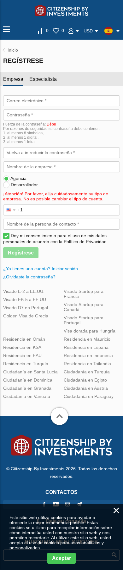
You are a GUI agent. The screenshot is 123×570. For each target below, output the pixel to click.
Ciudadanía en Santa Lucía (30, 371)
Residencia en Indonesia (88, 355)
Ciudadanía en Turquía (87, 371)
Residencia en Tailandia (87, 363)
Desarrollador (24, 184)
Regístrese (21, 252)
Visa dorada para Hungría (89, 330)
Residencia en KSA (22, 347)
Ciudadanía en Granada (27, 388)
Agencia (18, 178)
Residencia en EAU (22, 355)
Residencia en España (86, 347)
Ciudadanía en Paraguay (89, 396)
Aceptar (61, 558)
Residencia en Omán (24, 339)
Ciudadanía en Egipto (85, 380)
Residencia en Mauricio (87, 339)
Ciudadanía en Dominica (27, 380)
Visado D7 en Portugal (25, 307)
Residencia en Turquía (25, 363)
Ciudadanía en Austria (86, 388)
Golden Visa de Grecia (25, 315)
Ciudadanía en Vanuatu (26, 396)
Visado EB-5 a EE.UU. (25, 299)
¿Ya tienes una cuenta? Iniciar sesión (40, 268)
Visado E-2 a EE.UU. (23, 291)
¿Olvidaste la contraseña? (29, 276)
